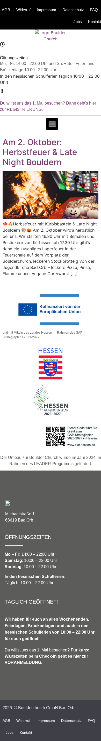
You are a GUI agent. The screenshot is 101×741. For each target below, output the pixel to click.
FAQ (94, 10)
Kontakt (94, 21)
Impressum (46, 10)
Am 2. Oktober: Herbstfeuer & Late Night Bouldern (40, 152)
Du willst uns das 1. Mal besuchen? (47, 656)
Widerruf (23, 10)
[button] (52, 124)
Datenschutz (73, 10)
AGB (6, 10)
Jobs (78, 21)
